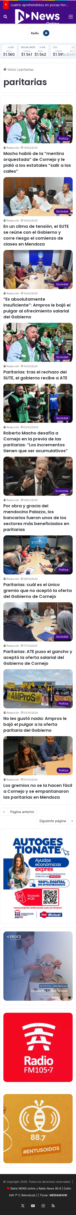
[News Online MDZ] (38, 16)
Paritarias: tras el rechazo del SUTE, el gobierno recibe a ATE (35, 375)
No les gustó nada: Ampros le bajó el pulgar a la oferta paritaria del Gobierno (35, 724)
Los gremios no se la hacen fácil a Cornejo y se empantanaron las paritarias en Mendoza (37, 791)
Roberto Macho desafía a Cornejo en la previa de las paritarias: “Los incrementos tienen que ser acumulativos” (35, 442)
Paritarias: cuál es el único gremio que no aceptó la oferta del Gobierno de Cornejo (37, 590)
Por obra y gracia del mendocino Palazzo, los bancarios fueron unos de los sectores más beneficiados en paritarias (36, 517)
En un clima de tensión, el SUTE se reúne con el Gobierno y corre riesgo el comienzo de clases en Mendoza (36, 235)
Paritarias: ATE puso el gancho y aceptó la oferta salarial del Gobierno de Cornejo (37, 657)
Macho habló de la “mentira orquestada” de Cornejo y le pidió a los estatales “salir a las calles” (37, 162)
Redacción (13, 147)
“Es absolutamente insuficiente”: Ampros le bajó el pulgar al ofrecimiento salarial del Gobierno (37, 308)
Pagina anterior (22, 812)
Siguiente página (52, 821)
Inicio (11, 69)
